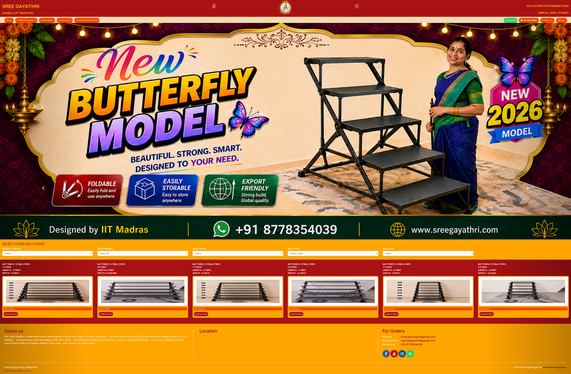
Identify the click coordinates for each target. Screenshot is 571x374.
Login (562, 20)
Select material (105, 249)
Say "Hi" (511, 20)
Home (9, 20)
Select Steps (294, 249)
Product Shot (65, 20)
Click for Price (11, 314)
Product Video (530, 20)
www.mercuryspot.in (555, 367)
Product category (11, 249)
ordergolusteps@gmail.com (417, 336)
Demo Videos (47, 20)
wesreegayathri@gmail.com (417, 340)
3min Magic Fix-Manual (87, 20)
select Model (199, 249)
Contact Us (547, 20)
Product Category (25, 20)
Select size (388, 249)
